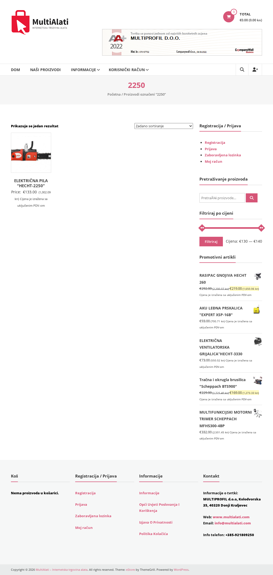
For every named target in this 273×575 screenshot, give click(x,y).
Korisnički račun (127, 69)
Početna (114, 94)
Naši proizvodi (45, 69)
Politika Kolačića (153, 533)
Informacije (83, 69)
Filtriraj (211, 241)
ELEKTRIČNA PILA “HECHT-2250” (31, 183)
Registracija (215, 142)
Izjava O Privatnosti (155, 522)
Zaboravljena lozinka (223, 155)
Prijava (211, 148)
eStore (130, 570)
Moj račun (213, 161)
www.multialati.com (231, 517)
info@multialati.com (233, 523)
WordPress (181, 570)
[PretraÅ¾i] (252, 197)
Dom (15, 69)
